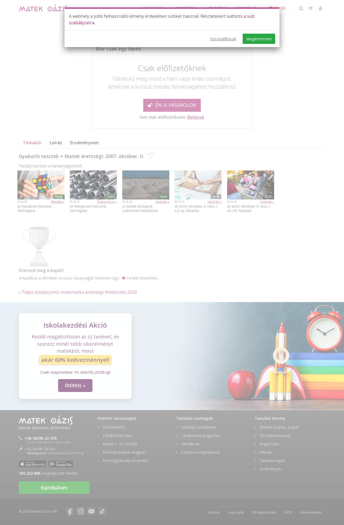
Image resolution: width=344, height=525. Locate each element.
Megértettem (259, 38)
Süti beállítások (223, 38)
